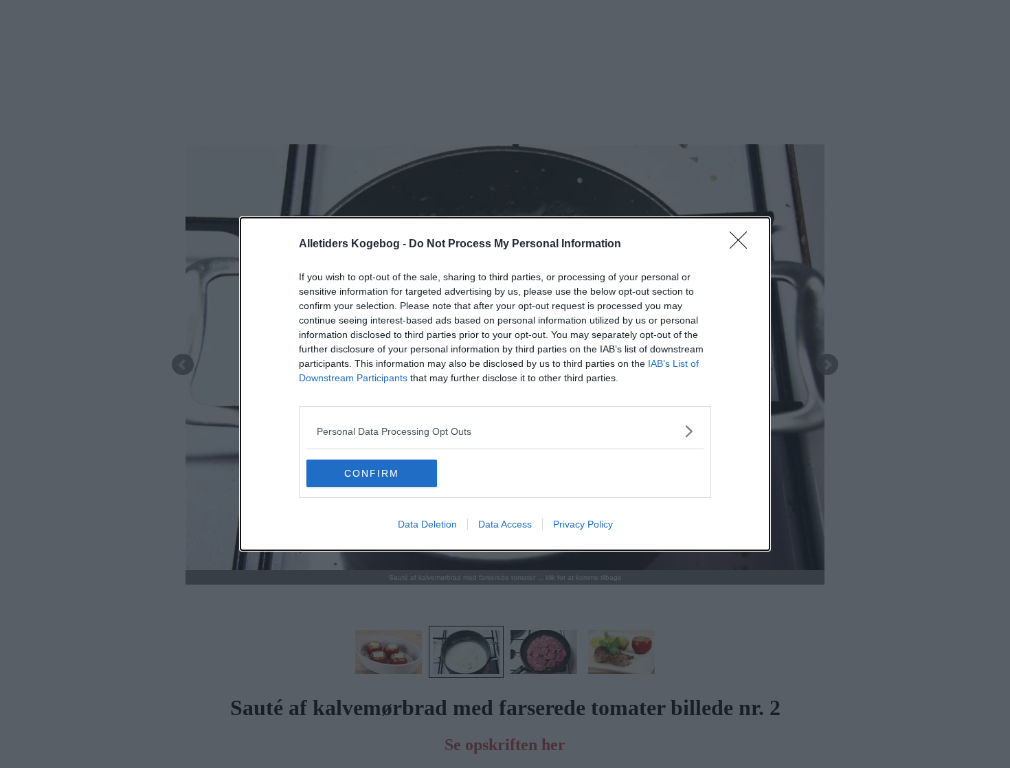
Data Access (505, 524)
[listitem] (505, 431)
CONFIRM (371, 473)
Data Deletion (427, 524)
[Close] (743, 244)
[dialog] (505, 384)
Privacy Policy (583, 524)
